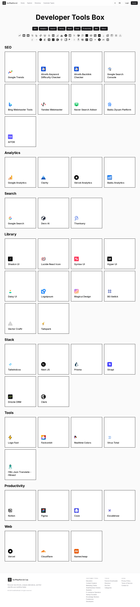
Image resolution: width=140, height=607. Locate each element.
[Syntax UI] (95, 35)
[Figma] (87, 40)
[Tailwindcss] (36, 40)
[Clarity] (62, 35)
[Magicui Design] (112, 35)
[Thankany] (82, 35)
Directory (38, 3)
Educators (89, 581)
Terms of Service (127, 583)
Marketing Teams (91, 585)
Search (52, 28)
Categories (108, 588)
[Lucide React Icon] (91, 35)
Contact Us (125, 585)
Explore (29, 3)
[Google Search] (74, 35)
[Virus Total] (74, 40)
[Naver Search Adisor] (45, 35)
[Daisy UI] (103, 35)
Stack (70, 28)
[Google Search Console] (32, 35)
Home (23, 3)
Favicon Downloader (111, 581)
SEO (35, 28)
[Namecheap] (108, 40)
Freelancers (90, 599)
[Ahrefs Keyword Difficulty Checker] (24, 35)
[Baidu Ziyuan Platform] (49, 35)
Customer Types (48, 3)
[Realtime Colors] (70, 40)
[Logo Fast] (62, 40)
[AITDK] (53, 35)
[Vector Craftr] (120, 35)
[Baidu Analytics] (70, 35)
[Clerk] (57, 40)
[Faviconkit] (66, 40)
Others (104, 28)
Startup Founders (91, 594)
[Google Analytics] (57, 35)
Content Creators (91, 583)
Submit (134, 3)
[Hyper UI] (99, 35)
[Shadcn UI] (87, 35)
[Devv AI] (78, 35)
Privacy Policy (126, 581)
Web (96, 28)
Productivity (87, 28)
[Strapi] (49, 40)
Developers (90, 601)
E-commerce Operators (93, 592)
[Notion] (82, 40)
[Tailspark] (32, 40)
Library (61, 28)
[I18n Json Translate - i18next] (78, 40)
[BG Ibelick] (116, 35)
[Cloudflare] (103, 40)
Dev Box (107, 585)
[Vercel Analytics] (66, 35)
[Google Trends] (20, 35)
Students (89, 590)
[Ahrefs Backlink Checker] (28, 35)
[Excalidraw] (95, 40)
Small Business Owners (93, 588)
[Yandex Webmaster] (41, 35)
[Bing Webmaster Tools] (36, 35)
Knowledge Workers (92, 597)
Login (127, 3)
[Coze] (91, 40)
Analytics (43, 28)
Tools (77, 28)
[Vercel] (99, 40)
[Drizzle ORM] (53, 40)
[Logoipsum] (108, 35)
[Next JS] (41, 40)
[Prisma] (45, 40)
